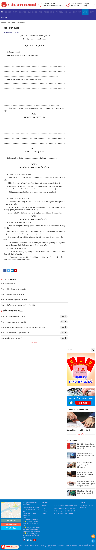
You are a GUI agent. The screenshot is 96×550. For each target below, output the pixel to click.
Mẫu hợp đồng (69, 513)
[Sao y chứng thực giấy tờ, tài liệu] (81, 420)
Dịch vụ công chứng (63, 545)
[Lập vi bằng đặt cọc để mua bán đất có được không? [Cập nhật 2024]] (71, 446)
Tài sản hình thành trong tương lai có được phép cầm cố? (85, 456)
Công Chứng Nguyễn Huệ (40, 545)
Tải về (62, 316)
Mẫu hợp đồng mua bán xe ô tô (11, 338)
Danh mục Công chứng (35, 12)
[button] (93, 419)
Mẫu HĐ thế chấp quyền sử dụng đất (13, 289)
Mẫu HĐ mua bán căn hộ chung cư (12, 294)
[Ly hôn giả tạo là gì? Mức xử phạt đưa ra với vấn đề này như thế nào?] (71, 474)
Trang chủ (44, 505)
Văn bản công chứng (59, 508)
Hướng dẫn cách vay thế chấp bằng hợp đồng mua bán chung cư (85, 465)
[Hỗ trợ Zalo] (93, 541)
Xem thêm (4, 17)
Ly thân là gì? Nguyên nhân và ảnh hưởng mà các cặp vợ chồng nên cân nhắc (85, 484)
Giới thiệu (8, 12)
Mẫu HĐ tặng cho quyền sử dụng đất (13, 322)
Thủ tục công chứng (19, 12)
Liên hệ (44, 513)
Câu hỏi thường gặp (70, 511)
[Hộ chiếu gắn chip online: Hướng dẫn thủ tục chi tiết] (71, 493)
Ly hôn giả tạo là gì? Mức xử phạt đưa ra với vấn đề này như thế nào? (85, 474)
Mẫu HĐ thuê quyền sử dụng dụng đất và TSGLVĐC (18, 305)
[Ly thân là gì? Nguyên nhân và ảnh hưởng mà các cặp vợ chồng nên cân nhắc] (71, 484)
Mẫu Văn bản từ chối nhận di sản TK (13, 316)
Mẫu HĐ (85, 12)
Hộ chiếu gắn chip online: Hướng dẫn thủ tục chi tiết (85, 492)
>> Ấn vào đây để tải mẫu (11, 33)
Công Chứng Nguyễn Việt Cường (86, 545)
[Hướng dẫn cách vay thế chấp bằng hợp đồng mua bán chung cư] (71, 465)
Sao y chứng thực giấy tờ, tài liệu (79, 430)
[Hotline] (3, 547)
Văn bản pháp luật (75, 12)
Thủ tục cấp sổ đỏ (61, 12)
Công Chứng (48, 547)
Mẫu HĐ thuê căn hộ (8, 283)
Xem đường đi (11, 520)
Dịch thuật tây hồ (29, 545)
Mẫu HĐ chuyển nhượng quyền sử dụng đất (15, 333)
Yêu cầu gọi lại (11, 528)
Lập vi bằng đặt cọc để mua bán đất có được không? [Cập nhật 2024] (86, 446)
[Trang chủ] (2, 12)
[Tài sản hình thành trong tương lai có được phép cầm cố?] (71, 455)
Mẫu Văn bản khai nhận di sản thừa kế (14, 300)
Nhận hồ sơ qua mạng (71, 505)
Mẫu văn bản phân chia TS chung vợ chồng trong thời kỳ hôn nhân (23, 327)
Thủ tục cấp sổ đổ (58, 513)
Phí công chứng (49, 12)
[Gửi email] (93, 536)
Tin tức (92, 12)
